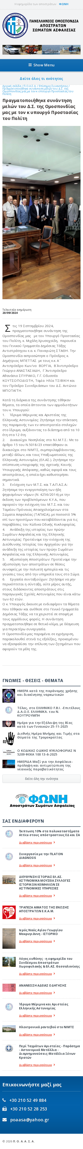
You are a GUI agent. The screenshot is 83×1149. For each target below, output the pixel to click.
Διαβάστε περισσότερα (35, 842)
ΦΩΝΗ (64, 4)
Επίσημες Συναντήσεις (54, 86)
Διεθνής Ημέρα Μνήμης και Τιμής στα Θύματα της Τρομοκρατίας (48, 735)
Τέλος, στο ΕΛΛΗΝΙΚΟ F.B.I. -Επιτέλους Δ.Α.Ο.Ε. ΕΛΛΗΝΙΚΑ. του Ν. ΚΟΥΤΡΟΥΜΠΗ (48, 712)
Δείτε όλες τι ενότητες (41, 78)
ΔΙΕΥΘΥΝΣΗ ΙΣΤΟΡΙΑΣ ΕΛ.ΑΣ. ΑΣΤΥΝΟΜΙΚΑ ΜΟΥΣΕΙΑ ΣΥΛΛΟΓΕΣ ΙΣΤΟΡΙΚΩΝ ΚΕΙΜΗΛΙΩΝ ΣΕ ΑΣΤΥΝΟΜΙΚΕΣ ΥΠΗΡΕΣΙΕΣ (44, 882)
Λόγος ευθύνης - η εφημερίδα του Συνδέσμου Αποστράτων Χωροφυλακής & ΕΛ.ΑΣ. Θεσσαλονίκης (49, 962)
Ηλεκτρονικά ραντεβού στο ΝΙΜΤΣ (46, 1027)
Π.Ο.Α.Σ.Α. (30, 86)
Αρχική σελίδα (11, 86)
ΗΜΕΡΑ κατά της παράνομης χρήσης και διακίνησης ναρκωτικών (47, 693)
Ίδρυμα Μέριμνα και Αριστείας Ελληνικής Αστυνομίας (43, 1006)
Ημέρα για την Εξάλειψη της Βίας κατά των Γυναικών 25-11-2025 (45, 725)
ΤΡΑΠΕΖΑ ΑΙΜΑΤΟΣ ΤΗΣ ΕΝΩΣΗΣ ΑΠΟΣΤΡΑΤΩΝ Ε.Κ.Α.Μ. (44, 909)
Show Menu (43, 64)
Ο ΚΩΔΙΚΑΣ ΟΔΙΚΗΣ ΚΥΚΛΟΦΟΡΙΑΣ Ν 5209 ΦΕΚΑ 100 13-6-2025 (46, 752)
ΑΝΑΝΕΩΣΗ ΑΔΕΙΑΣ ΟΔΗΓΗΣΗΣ (42, 985)
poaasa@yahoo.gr (29, 1120)
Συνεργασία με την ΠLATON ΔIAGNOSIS (41, 856)
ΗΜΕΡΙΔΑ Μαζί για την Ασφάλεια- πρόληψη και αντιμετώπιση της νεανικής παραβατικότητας (45, 765)
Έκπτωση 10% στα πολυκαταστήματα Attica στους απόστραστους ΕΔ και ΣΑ (49, 833)
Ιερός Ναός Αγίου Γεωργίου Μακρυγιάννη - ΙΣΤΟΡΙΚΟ (41, 932)
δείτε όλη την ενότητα (41, 779)
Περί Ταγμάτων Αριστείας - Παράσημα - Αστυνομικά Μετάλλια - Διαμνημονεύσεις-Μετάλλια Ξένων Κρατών (49, 1052)
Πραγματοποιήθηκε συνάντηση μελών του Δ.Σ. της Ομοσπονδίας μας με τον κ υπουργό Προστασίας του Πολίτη (37, 91)
